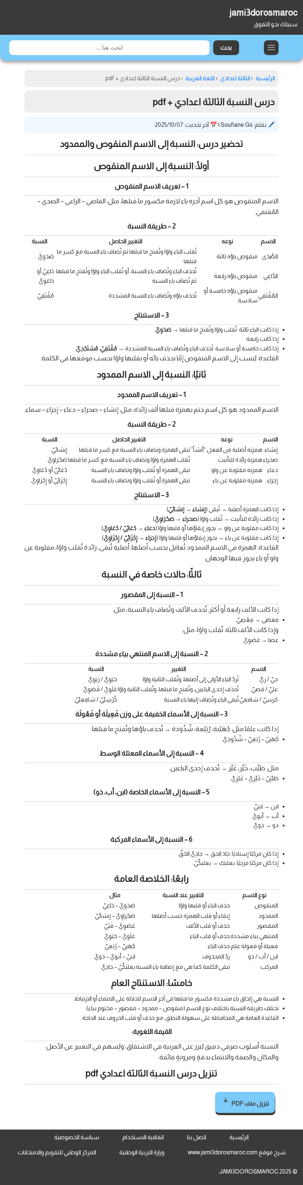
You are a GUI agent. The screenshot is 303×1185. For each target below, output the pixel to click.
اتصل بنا (196, 1137)
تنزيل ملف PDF (249, 1103)
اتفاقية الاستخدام (143, 1137)
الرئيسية (239, 1137)
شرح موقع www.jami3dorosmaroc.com (237, 1152)
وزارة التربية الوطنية (141, 1152)
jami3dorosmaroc (263, 12)
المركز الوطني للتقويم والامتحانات (57, 1152)
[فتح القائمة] (271, 47)
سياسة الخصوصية (76, 1137)
